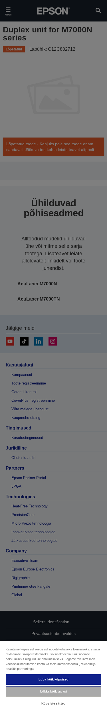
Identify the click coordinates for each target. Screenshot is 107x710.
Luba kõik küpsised (53, 679)
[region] (53, 675)
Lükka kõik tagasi (53, 691)
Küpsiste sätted (53, 703)
